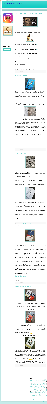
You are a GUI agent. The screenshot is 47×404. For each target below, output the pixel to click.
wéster (44, 396)
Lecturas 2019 (37, 386)
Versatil (41, 396)
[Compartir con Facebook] (22, 71)
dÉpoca (30, 383)
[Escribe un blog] (20, 71)
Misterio (27, 223)
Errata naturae (34, 384)
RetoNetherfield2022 (32, 392)
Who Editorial (41, 223)
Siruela (32, 283)
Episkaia (31, 384)
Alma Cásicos (33, 381)
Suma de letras (34, 394)
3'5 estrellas (42, 379)
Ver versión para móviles (30, 369)
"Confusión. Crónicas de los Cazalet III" (19, 275)
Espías (40, 384)
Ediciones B (44, 383)
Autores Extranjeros (21, 283)
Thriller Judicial (37, 395)
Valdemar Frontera (38, 396)
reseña (36, 44)
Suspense (39, 223)
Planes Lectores (43, 389)
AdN (40, 380)
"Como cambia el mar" (17, 279)
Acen (38, 380)
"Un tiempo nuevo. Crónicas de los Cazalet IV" (20, 276)
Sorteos (30, 394)
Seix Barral (36, 393)
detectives (36, 383)
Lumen (44, 387)
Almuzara (37, 381)
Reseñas (37, 223)
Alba (42, 380)
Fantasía (42, 384)
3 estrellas (37, 379)
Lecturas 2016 (32, 386)
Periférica (39, 389)
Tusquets (33, 396)
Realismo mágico (44, 390)
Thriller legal (41, 395)
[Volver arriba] (43, 402)
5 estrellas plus (35, 380)
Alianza (30, 381)
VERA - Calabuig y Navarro (20, 153)
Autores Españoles (21, 223)
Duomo (39, 383)
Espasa (37, 384)
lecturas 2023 (32, 387)
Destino (33, 383)
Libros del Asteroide (37, 387)
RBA (41, 390)
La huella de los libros (13, 3)
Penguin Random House (35, 389)
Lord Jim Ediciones (41, 387)
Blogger (33, 399)
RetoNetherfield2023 (38, 392)
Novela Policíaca (34, 223)
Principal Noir (35, 390)
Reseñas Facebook (34, 391)
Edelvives (42, 383)
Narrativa (28, 283)
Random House (38, 390)
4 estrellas (18, 223)
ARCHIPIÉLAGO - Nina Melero (21, 75)
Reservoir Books (39, 391)
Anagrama (45, 381)
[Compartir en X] (21, 71)
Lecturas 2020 (42, 386)
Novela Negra (30, 223)
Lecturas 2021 (24, 223)
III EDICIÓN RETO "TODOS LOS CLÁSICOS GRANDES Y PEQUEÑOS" (29, 13)
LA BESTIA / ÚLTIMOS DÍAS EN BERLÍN (23, 286)
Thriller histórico (33, 395)
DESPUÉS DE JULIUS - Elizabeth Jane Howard (24, 226)
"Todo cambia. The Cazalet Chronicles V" (20, 277)
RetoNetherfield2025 (44, 392)
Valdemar (35, 396)
